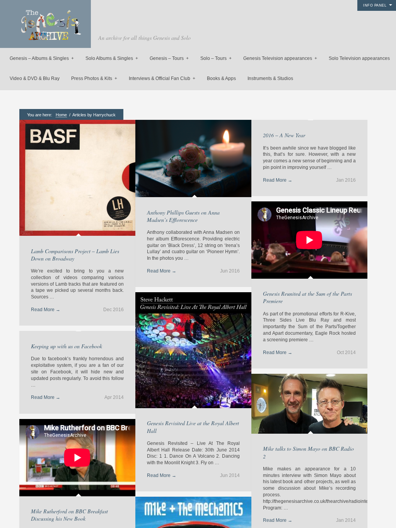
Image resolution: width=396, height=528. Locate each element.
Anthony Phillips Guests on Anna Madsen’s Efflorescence (183, 216)
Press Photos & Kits (94, 78)
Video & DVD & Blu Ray (35, 78)
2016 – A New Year (284, 135)
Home (61, 114)
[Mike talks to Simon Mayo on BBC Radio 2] (309, 405)
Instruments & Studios (270, 78)
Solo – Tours (216, 58)
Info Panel (374, 5)
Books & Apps (221, 78)
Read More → (45, 309)
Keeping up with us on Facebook (66, 346)
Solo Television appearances (359, 58)
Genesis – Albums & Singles (42, 58)
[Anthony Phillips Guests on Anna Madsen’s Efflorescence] (193, 159)
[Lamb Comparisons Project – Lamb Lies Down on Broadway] (77, 178)
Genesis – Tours (169, 58)
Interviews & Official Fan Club (162, 78)
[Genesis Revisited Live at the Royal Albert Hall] (193, 351)
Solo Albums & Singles (111, 58)
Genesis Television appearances (280, 58)
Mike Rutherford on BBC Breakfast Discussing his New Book (69, 515)
